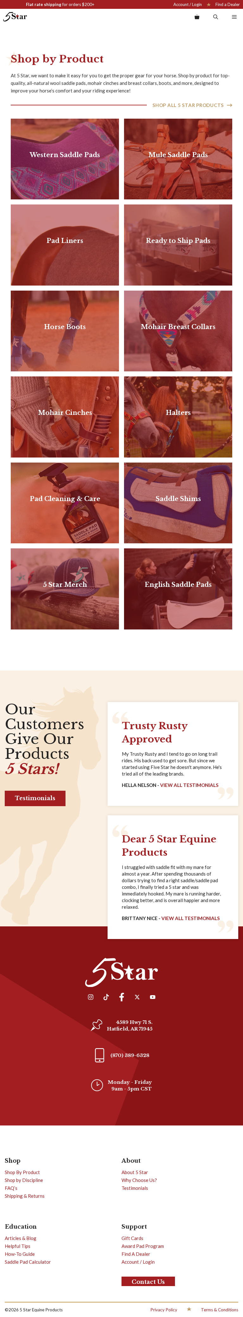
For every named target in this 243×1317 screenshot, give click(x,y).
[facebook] (121, 998)
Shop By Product (22, 1172)
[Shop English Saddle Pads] (178, 588)
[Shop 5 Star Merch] (65, 588)
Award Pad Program (143, 1246)
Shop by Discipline (24, 1180)
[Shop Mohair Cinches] (65, 417)
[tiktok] (106, 998)
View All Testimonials (189, 785)
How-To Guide (20, 1254)
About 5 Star (135, 1172)
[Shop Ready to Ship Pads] (178, 245)
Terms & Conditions (219, 1309)
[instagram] (90, 998)
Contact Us (148, 1282)
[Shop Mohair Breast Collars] (178, 331)
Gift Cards (132, 1238)
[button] (215, 17)
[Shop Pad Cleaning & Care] (65, 503)
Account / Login (187, 4)
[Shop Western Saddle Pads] (65, 159)
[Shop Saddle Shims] (178, 503)
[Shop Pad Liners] (65, 245)
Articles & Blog (20, 1238)
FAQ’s (11, 1188)
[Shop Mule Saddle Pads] (178, 159)
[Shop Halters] (178, 417)
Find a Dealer (227, 4)
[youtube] (152, 998)
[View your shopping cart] (197, 17)
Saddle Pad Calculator (28, 1262)
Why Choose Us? (139, 1180)
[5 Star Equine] (15, 17)
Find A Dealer (136, 1254)
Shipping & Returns (25, 1196)
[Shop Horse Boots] (65, 331)
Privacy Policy (163, 1309)
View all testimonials (190, 918)
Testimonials (35, 798)
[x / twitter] (137, 998)
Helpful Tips (17, 1246)
